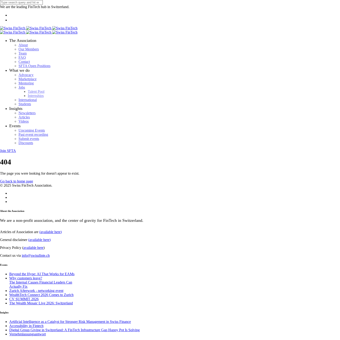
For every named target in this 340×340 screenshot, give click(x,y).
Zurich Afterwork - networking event (36, 291)
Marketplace (28, 79)
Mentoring (26, 83)
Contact (24, 62)
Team (23, 53)
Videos (24, 121)
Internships (36, 96)
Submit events (29, 139)
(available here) (50, 232)
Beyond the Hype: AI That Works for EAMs (41, 274)
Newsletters (27, 113)
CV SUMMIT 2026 (24, 299)
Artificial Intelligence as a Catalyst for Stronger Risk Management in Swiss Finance (70, 322)
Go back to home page (16, 181)
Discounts (26, 143)
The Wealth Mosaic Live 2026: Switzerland (41, 303)
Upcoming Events (32, 130)
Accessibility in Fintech (26, 326)
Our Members (29, 49)
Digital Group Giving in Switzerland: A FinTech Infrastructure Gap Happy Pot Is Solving (74, 330)
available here (33, 248)
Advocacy (26, 75)
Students (25, 104)
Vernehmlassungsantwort (27, 334)
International (28, 100)
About (23, 45)
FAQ (22, 57)
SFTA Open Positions (34, 66)
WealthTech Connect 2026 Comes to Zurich (41, 295)
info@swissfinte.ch (36, 255)
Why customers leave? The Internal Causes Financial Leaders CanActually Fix (40, 282)
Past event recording (33, 134)
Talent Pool (36, 91)
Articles (24, 117)
